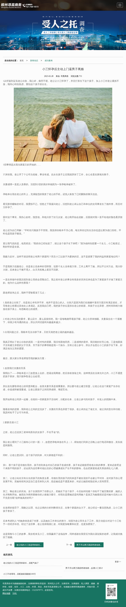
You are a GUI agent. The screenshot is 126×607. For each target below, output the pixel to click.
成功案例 (48, 60)
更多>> (118, 562)
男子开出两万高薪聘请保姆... (89, 544)
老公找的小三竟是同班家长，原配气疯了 (21, 563)
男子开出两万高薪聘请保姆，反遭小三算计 (84, 568)
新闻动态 (34, 60)
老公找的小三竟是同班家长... (29, 544)
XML (14, 593)
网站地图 (6, 593)
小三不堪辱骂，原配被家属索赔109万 (19, 574)
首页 (22, 60)
